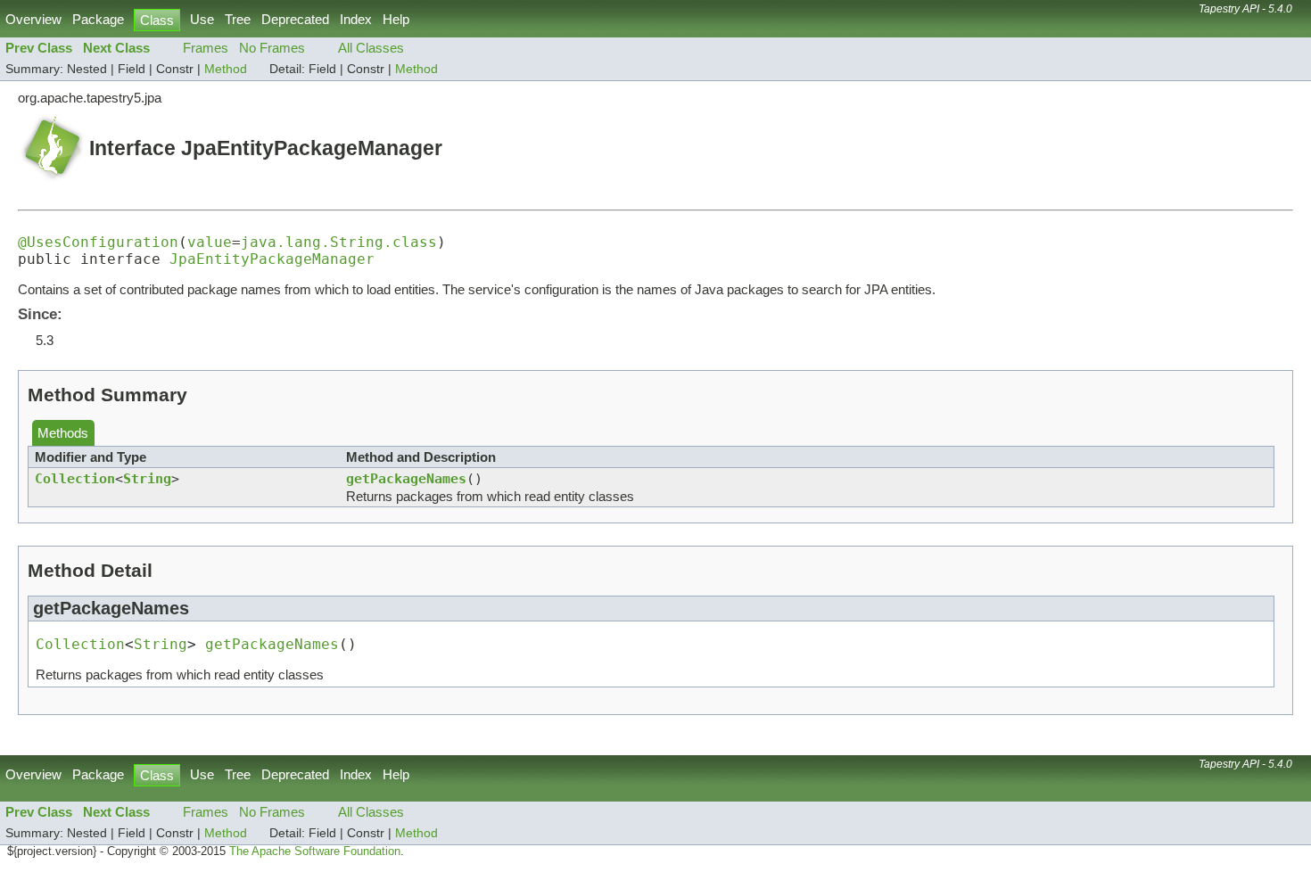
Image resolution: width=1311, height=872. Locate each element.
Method (225, 69)
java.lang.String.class (339, 242)
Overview (33, 19)
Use (202, 19)
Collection (75, 478)
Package (98, 19)
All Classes (371, 47)
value (209, 242)
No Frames (272, 47)
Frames (205, 47)
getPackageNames (406, 478)
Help (396, 19)
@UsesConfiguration (98, 242)
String (147, 478)
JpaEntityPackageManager (272, 259)
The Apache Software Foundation (314, 851)
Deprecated (295, 19)
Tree (238, 19)
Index (356, 19)
